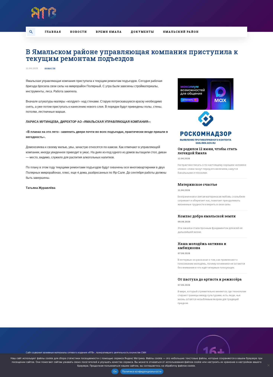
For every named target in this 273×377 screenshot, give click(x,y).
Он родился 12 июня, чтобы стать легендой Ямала (207, 151)
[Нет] (268, 365)
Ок (115, 371)
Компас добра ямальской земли (207, 216)
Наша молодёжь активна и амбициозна (202, 245)
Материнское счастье (197, 184)
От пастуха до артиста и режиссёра (210, 279)
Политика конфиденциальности (142, 371)
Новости (50, 69)
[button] (31, 32)
